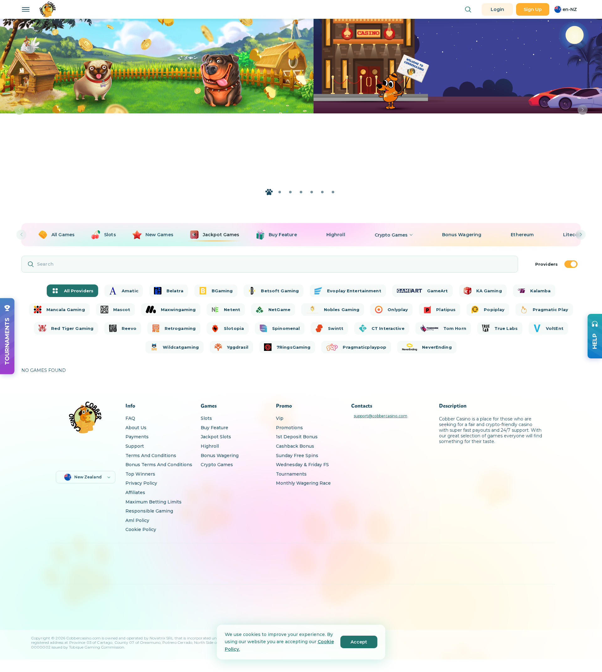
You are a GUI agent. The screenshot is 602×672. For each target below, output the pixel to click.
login (497, 9)
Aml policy (137, 520)
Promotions (289, 427)
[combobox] (565, 9)
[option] (56, 235)
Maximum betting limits (153, 502)
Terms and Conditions (150, 455)
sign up (533, 9)
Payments (137, 437)
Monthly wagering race (303, 483)
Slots (206, 418)
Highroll (210, 446)
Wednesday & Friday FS (302, 464)
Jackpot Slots (216, 437)
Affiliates (135, 492)
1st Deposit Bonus (297, 437)
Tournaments (291, 474)
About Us (135, 427)
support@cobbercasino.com (380, 416)
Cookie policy (140, 529)
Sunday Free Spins (297, 455)
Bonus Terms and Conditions (158, 464)
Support (134, 446)
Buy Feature (214, 427)
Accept (359, 642)
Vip (279, 418)
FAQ (130, 418)
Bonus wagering (220, 455)
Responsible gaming (149, 511)
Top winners (140, 474)
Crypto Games (217, 464)
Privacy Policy (141, 483)
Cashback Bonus (295, 446)
